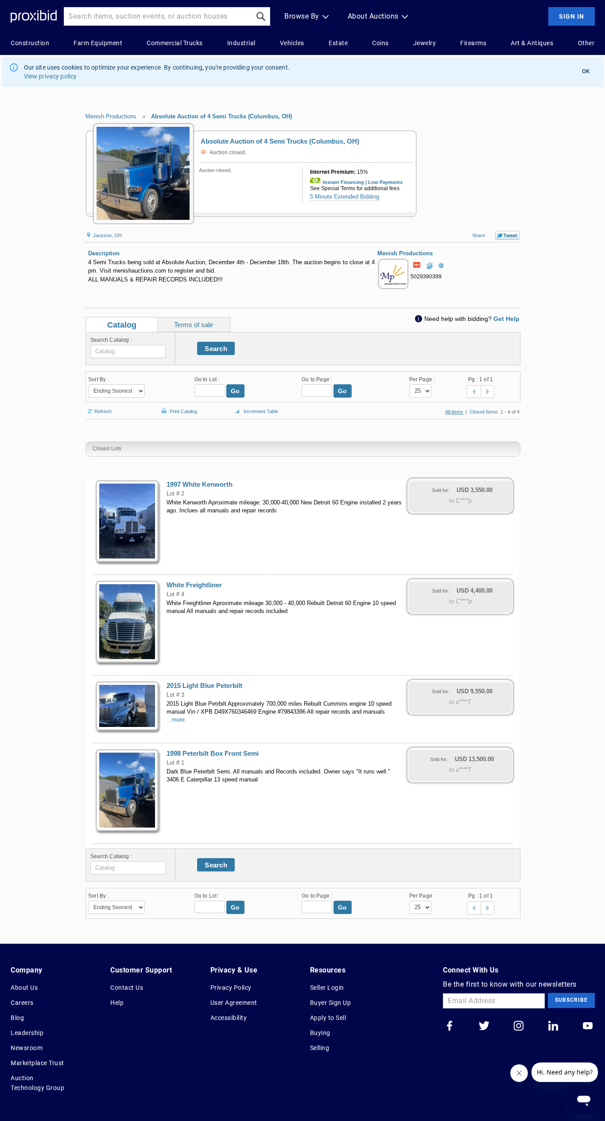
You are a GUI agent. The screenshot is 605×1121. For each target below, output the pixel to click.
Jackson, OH (107, 235)
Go (235, 390)
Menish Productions (110, 116)
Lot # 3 (175, 695)
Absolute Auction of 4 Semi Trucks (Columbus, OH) (221, 116)
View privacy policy (50, 76)
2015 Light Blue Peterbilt (204, 685)
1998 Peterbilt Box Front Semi (213, 753)
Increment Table (261, 411)
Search (216, 348)
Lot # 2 (175, 494)
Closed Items (483, 411)
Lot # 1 (175, 763)
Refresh (103, 411)
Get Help (506, 318)
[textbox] (128, 351)
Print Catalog (183, 410)
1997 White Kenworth (200, 484)
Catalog (121, 324)
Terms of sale (193, 324)
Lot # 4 (175, 594)
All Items (454, 411)
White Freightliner (194, 585)
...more (176, 720)
